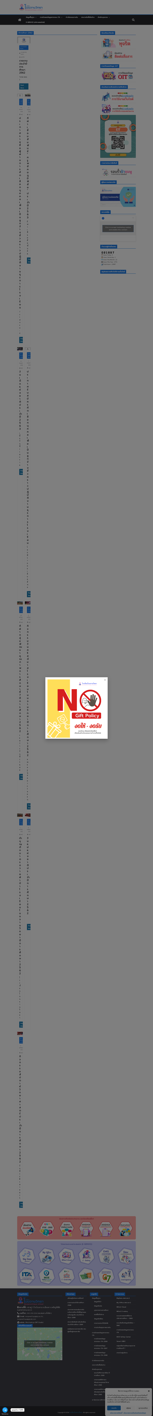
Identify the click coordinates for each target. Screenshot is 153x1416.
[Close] (105, 679)
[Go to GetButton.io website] (5, 1414)
